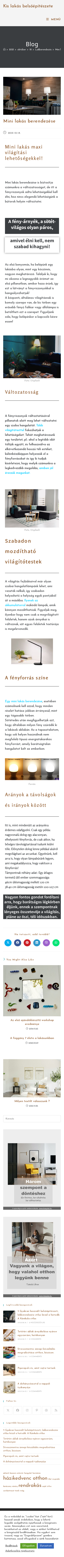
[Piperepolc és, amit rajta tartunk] (9, 1370)
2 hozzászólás (37, 1323)
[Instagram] (27, 1410)
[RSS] (56, 1410)
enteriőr (20, 1473)
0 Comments (35, 1339)
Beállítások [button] (11, 1546)
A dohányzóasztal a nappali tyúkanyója (24, 1462)
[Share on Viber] (46, 942)
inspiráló (56, 1479)
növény (15, 1486)
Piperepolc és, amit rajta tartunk (36, 1368)
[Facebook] (17, 1410)
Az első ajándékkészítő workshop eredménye (32, 1022)
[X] (8, 1410)
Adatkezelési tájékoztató (19, 1551)
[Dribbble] (46, 1410)
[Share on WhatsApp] (56, 942)
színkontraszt (8, 1491)
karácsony (7, 1486)
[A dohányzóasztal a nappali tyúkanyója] (9, 1387)
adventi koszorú (9, 1473)
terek (17, 1491)
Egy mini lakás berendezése (23, 701)
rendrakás (29, 1485)
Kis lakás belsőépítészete (28, 6)
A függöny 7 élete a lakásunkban (32, 1038)
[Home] (4, 50)
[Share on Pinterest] (27, 942)
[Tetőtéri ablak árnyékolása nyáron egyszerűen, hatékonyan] (9, 1335)
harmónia (37, 1473)
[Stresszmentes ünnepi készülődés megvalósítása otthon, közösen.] (9, 1353)
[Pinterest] (37, 1410)
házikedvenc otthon (25, 1478)
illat (50, 1479)
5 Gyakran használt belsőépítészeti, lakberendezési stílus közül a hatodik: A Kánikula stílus (39, 1315)
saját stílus (47, 1486)
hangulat (28, 1473)
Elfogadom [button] (28, 1546)
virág (22, 1491)
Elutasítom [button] (46, 1546)
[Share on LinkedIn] (36, 942)
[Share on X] (8, 942)
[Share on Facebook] (17, 942)
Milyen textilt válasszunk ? (32, 1101)
